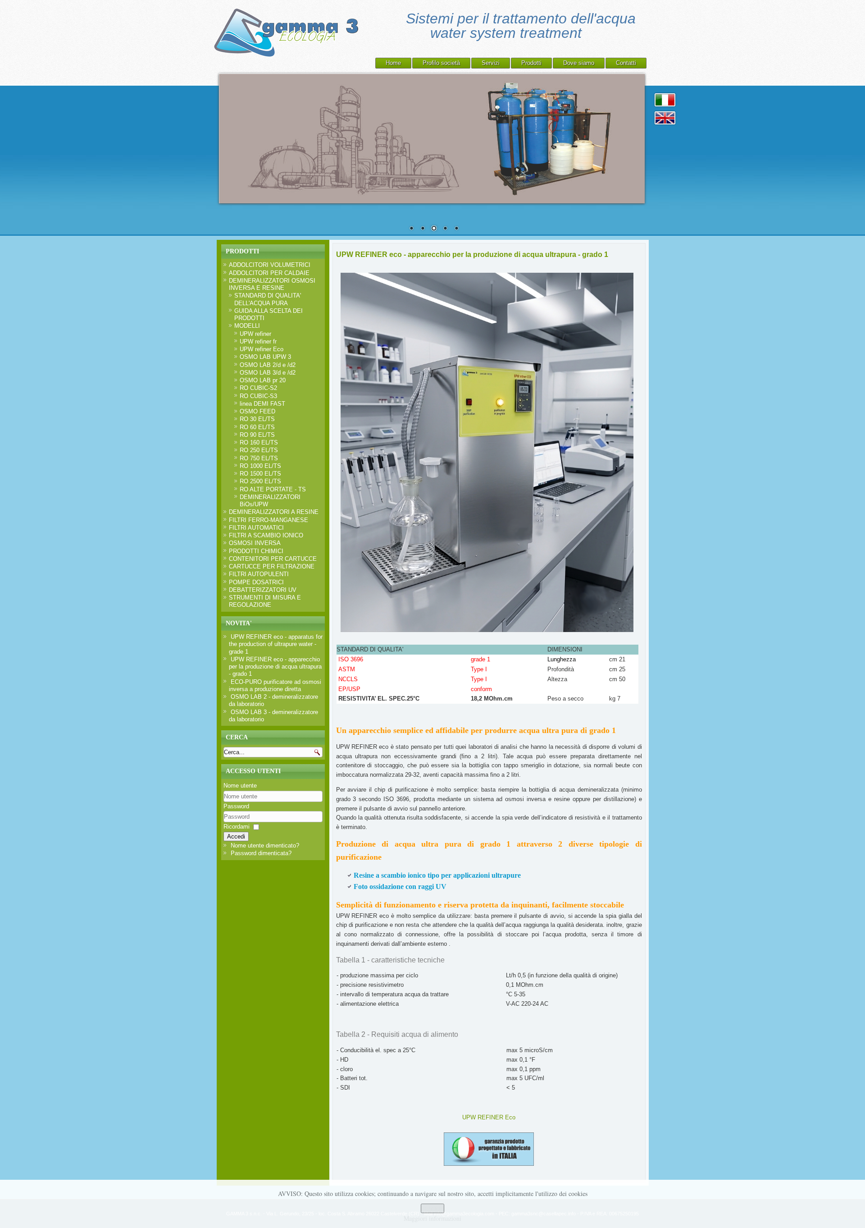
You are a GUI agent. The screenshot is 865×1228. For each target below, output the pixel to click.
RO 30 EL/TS (257, 419)
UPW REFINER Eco (488, 1117)
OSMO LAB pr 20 (263, 380)
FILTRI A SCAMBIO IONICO (266, 535)
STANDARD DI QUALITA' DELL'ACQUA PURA (267, 299)
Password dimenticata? (261, 853)
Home (393, 63)
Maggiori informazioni (432, 1218)
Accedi (236, 836)
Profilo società (441, 63)
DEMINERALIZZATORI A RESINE (274, 512)
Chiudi (432, 1208)
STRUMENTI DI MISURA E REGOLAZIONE (265, 601)
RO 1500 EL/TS (260, 473)
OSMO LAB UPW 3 (265, 356)
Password (236, 806)
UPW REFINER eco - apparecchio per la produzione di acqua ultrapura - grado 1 (472, 254)
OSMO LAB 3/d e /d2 (268, 372)
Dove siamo (578, 63)
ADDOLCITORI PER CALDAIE (269, 273)
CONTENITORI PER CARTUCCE (273, 558)
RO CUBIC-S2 (258, 388)
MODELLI (247, 325)
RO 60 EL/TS (257, 427)
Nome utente (240, 785)
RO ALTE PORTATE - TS (273, 489)
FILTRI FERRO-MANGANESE (268, 520)
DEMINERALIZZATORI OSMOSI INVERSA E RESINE (272, 284)
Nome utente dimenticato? (265, 845)
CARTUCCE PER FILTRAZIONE (271, 566)
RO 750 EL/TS (259, 458)
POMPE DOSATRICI (256, 582)
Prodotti (531, 63)
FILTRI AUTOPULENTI (259, 574)
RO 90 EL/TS (257, 434)
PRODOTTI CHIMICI (256, 551)
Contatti (626, 63)
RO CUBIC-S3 (258, 396)
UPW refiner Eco (261, 349)
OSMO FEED (257, 411)
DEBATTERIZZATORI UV (262, 590)
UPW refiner (255, 333)
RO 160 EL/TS (259, 442)
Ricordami (236, 826)
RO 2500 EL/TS (260, 481)
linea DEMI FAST (262, 403)
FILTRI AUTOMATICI (256, 527)
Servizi (491, 63)
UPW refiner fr (258, 341)
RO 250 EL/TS (259, 450)
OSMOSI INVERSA (255, 543)
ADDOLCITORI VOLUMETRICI (269, 264)
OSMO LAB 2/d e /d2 (268, 365)
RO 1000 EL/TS (260, 466)
